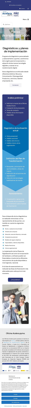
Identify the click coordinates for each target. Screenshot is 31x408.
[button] (29, 378)
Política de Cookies (8, 406)
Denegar (15, 398)
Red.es (13, 340)
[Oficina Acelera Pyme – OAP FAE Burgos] (10, 12)
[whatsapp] (28, 8)
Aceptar (15, 394)
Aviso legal (24, 406)
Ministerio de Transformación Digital (14, 342)
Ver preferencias (15, 402)
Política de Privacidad (17, 406)
